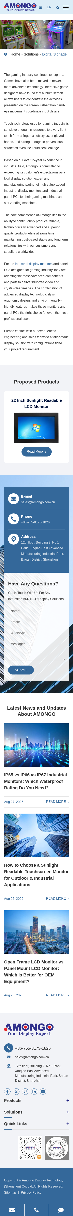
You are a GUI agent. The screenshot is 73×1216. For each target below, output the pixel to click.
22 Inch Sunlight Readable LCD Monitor (36, 403)
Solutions (31, 54)
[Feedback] (61, 1210)
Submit (21, 670)
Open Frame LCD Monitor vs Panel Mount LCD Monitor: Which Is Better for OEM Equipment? (33, 971)
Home (15, 54)
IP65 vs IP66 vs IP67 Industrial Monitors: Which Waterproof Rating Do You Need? (35, 781)
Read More (35, 451)
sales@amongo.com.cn (32, 1057)
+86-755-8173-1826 (33, 1048)
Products (12, 1100)
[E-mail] (12, 1210)
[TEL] (37, 1210)
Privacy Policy (31, 1192)
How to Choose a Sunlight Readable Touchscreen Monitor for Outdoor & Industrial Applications (36, 875)
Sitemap (10, 1192)
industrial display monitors (34, 264)
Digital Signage (54, 54)
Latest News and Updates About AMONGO (36, 711)
